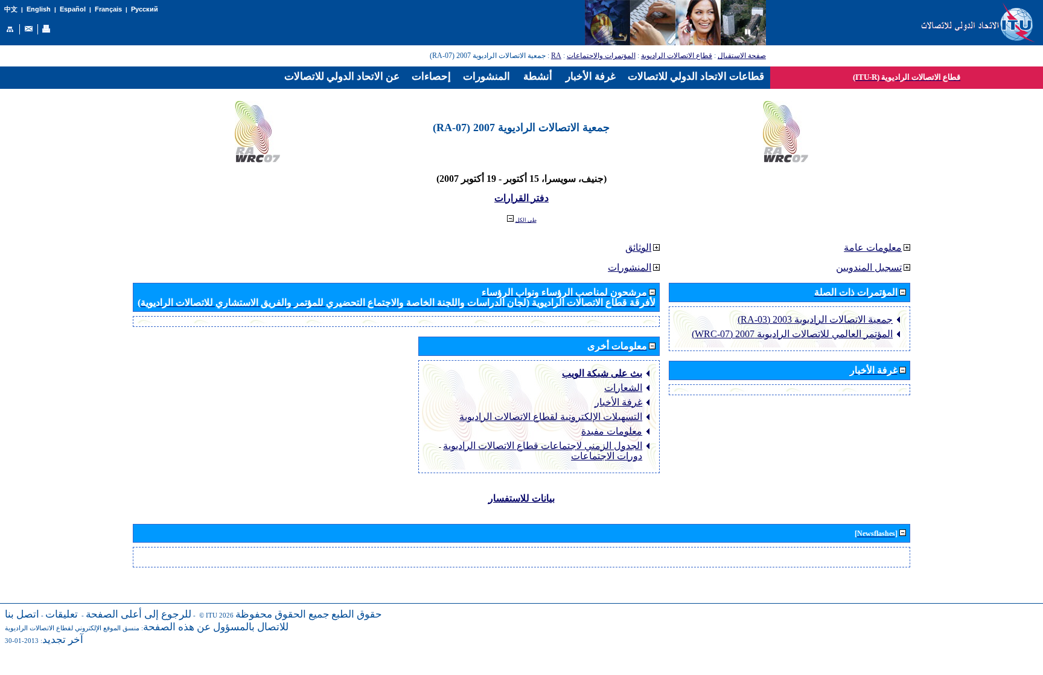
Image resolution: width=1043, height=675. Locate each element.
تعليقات (61, 614)
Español (73, 9)
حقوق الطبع (356, 614)
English (39, 9)
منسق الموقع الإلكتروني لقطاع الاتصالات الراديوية (72, 628)
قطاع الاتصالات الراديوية (676, 55)
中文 (11, 9)
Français (108, 9)
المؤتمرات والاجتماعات (601, 55)
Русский (144, 9)
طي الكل (526, 220)
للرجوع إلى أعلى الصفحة (138, 614)
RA (556, 55)
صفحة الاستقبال (742, 55)
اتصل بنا (22, 614)
